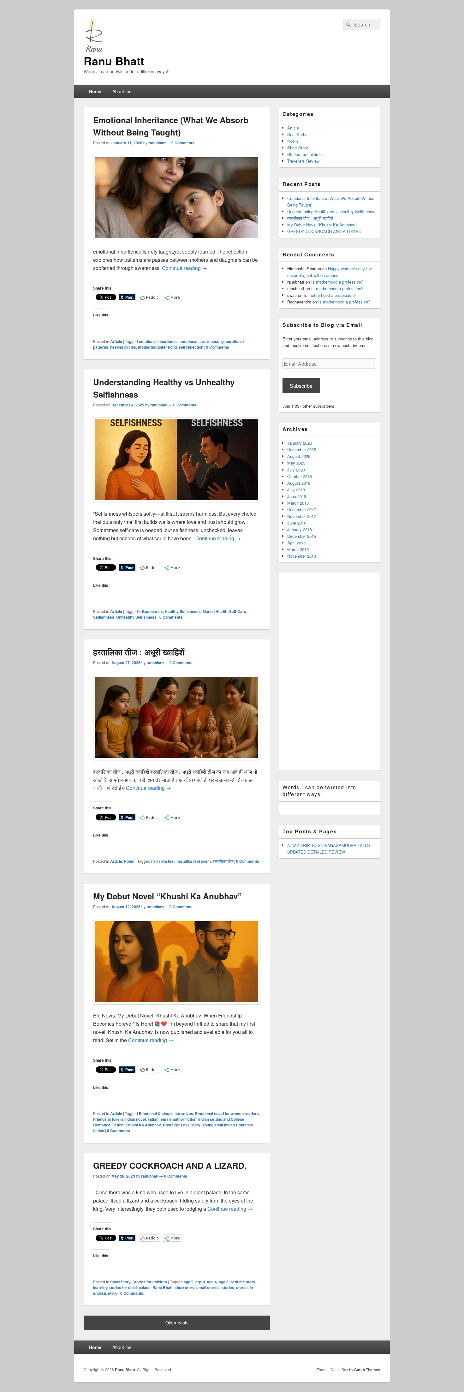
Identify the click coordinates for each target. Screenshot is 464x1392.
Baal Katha (297, 134)
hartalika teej (163, 861)
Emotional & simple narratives (166, 1113)
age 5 (224, 1282)
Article (116, 341)
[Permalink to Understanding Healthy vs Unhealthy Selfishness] (176, 505)
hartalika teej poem (193, 861)
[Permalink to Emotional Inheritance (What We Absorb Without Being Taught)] (176, 243)
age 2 (188, 1282)
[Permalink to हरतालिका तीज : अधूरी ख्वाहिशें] (176, 763)
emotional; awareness (199, 341)
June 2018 (296, 496)
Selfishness (103, 617)
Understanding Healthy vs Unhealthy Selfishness (332, 211)
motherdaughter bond (157, 347)
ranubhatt (157, 143)
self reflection (191, 347)
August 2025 (298, 456)
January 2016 (299, 529)
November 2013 (301, 556)
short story (184, 1287)
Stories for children (150, 1282)
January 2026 (299, 443)
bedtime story (242, 1282)
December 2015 (301, 536)
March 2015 (298, 549)
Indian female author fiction (172, 1119)
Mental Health (215, 611)
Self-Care (237, 611)
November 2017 (301, 516)
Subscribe (301, 385)
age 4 (212, 1282)
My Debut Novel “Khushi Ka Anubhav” (167, 896)
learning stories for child (115, 1287)
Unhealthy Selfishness (136, 617)
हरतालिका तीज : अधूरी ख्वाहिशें (138, 652)
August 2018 (298, 483)
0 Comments (182, 143)
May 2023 (296, 463)
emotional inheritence (158, 341)
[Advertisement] (330, 672)
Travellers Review (303, 161)
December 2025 (301, 450)
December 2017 (301, 510)
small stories (208, 1287)
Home (95, 91)
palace (145, 1287)
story (112, 1293)
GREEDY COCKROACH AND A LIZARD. (170, 1165)
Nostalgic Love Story (181, 1125)
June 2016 (296, 523)
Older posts (176, 1322)
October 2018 (299, 476)
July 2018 (296, 490)
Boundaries (152, 611)
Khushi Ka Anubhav (143, 1125)
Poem (129, 861)
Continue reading (184, 268)
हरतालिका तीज (223, 861)
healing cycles (123, 347)
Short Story (120, 1282)
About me (122, 91)
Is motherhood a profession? (337, 282)
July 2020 (296, 470)
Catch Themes (367, 1369)
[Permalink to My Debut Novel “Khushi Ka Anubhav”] (176, 1007)
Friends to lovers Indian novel (119, 1119)
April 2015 (296, 543)
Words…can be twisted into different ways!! (319, 790)
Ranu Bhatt (114, 60)
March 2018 (298, 503)
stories (228, 1287)
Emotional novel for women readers (227, 1113)
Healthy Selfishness (183, 611)
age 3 (200, 1282)
